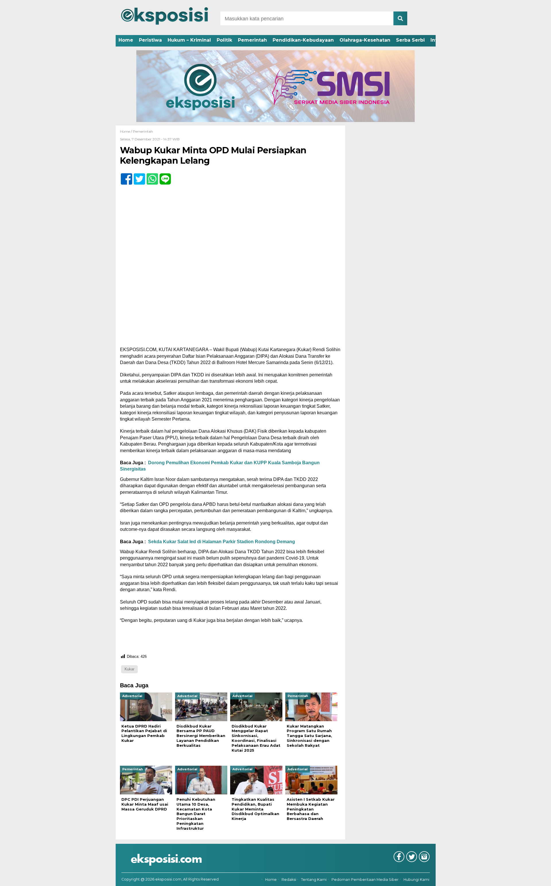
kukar (129, 669)
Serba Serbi (410, 40)
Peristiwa (150, 40)
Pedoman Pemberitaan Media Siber (365, 879)
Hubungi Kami (416, 879)
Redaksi (289, 879)
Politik (224, 40)
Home (126, 40)
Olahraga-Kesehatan (364, 40)
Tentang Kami (314, 879)
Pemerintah (252, 40)
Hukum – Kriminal (189, 40)
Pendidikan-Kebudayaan (303, 40)
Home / (126, 131)
